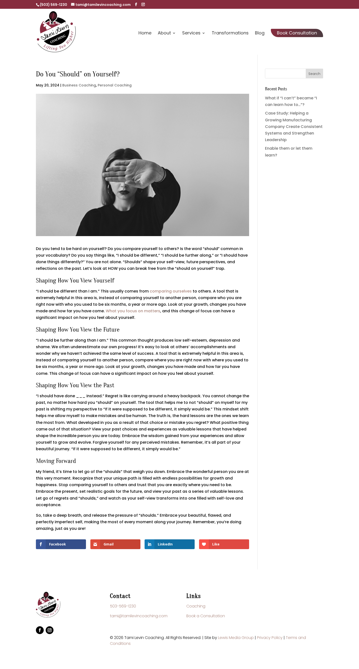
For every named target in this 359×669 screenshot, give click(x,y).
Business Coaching (79, 85)
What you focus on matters (133, 311)
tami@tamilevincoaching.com (139, 616)
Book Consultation (297, 33)
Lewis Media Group (236, 637)
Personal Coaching (115, 85)
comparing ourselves (171, 291)
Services (191, 33)
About (164, 33)
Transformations (230, 33)
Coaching (195, 606)
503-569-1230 (123, 606)
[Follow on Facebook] (40, 630)
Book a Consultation (205, 616)
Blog (259, 33)
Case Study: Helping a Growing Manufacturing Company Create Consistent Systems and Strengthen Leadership (294, 126)
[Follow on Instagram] (49, 630)
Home (144, 33)
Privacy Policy (270, 637)
